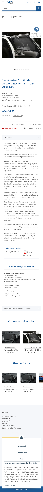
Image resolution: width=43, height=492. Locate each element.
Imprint (6, 485)
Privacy (13, 485)
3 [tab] (19, 69)
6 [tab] (26, 69)
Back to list (6, 17)
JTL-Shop (25, 489)
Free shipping (18, 116)
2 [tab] (17, 69)
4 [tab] (21, 69)
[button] (35, 2)
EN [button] (28, 2)
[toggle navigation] (3, 1)
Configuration (22, 452)
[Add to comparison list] (36, 29)
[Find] (38, 8)
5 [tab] (23, 69)
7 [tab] (28, 69)
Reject (22, 459)
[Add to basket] (3, 24)
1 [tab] (15, 69)
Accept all (22, 446)
